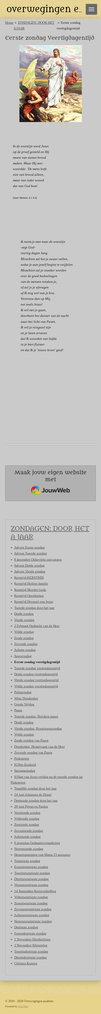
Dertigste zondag (26, 927)
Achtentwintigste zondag (31, 915)
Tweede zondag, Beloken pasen (36, 716)
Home (9, 23)
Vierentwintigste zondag (31, 885)
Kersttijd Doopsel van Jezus (33, 601)
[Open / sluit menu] (91, 9)
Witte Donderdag (26, 698)
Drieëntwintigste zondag (31, 879)
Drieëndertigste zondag (30, 957)
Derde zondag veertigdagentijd (36, 674)
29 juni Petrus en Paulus (31, 806)
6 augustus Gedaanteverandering (37, 843)
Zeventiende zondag (28, 831)
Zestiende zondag (26, 824)
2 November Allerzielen (30, 945)
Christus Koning (25, 963)
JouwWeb (23, 1006)
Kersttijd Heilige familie (31, 583)
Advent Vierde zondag (29, 571)
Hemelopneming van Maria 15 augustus (42, 855)
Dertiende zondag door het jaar (35, 800)
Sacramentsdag (24, 770)
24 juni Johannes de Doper (33, 794)
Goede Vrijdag (24, 704)
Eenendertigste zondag (30, 933)
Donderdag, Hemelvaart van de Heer (39, 747)
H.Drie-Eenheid (25, 765)
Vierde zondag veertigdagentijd (36, 680)
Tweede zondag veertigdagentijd (37, 668)
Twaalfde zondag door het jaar (35, 788)
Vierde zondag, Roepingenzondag (38, 728)
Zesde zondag (24, 638)
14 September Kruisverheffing (35, 891)
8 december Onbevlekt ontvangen (38, 559)
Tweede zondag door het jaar (34, 608)
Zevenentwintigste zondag (33, 909)
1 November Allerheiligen (32, 939)
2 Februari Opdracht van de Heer (37, 626)
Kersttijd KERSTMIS (29, 578)
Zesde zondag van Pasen (31, 740)
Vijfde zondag (24, 632)
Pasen (18, 710)
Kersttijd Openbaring (29, 596)
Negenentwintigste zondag (33, 921)
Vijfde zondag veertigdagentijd (36, 686)
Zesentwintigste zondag (31, 903)
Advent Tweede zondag (30, 553)
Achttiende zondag (27, 837)
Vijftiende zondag (26, 818)
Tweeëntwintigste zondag (32, 873)
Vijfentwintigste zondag (31, 897)
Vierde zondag (24, 620)
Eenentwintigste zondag (31, 867)
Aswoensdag (23, 656)
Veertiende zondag (27, 813)
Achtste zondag (25, 650)
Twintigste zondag (27, 861)
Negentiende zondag (28, 849)
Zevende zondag (26, 644)
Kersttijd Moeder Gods (30, 590)
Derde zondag (24, 614)
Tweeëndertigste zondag (31, 951)
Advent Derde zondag (29, 565)
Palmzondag (23, 692)
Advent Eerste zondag (29, 547)
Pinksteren (21, 758)
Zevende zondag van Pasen (33, 752)
